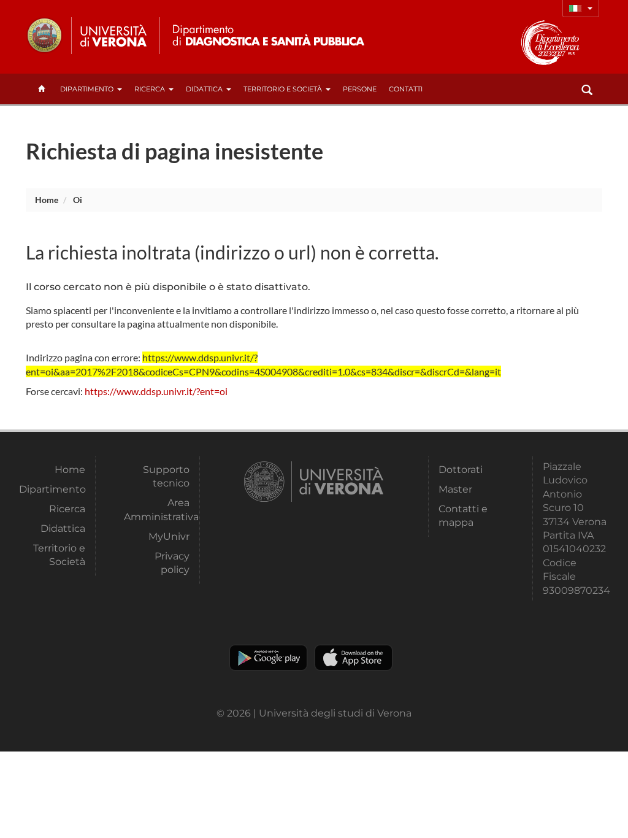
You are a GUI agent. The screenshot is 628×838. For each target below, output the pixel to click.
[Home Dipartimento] (267, 35)
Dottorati (460, 469)
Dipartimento (86, 89)
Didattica (204, 89)
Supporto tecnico (166, 476)
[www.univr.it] (87, 35)
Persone (360, 89)
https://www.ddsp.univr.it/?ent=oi (156, 391)
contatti (406, 89)
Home (46, 199)
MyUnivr (169, 536)
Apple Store (353, 657)
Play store (268, 657)
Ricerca (149, 89)
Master (455, 489)
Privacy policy (172, 562)
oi (77, 199)
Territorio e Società (282, 89)
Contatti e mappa (463, 515)
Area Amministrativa (157, 509)
